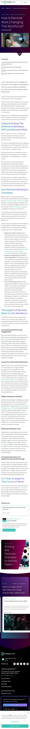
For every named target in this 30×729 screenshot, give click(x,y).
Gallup (23, 412)
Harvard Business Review (8, 380)
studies (6, 339)
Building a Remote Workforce (13, 14)
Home (2, 8)
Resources (8, 8)
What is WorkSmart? (6, 686)
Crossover (22, 488)
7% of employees (17, 207)
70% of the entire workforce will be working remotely (16, 251)
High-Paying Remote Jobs (8, 690)
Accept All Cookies (15, 726)
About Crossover (5, 678)
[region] (15, 720)
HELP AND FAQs (7, 675)
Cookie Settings (15, 721)
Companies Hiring (5, 681)
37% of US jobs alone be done (14, 201)
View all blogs (19, 583)
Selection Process (6, 693)
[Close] (28, 713)
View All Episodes (9, 530)
